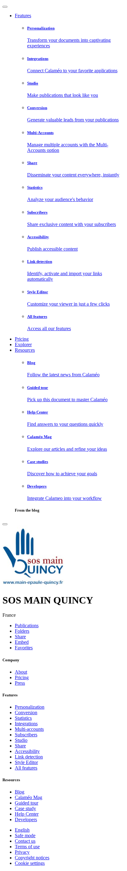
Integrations (26, 723)
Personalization (29, 707)
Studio (21, 740)
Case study (25, 808)
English (22, 830)
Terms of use (27, 846)
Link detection (29, 756)
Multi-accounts (29, 729)
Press (20, 683)
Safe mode (25, 835)
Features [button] (23, 15)
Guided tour (26, 803)
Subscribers (26, 734)
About (21, 672)
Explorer (23, 344)
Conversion (26, 712)
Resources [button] (25, 350)
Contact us (25, 841)
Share (20, 745)
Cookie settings (30, 863)
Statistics (23, 718)
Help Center (27, 814)
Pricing (22, 339)
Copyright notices (32, 857)
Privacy (22, 852)
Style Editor (26, 762)
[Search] (4, 524)
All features (26, 767)
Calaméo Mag (28, 797)
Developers (26, 819)
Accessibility (27, 751)
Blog (19, 791)
